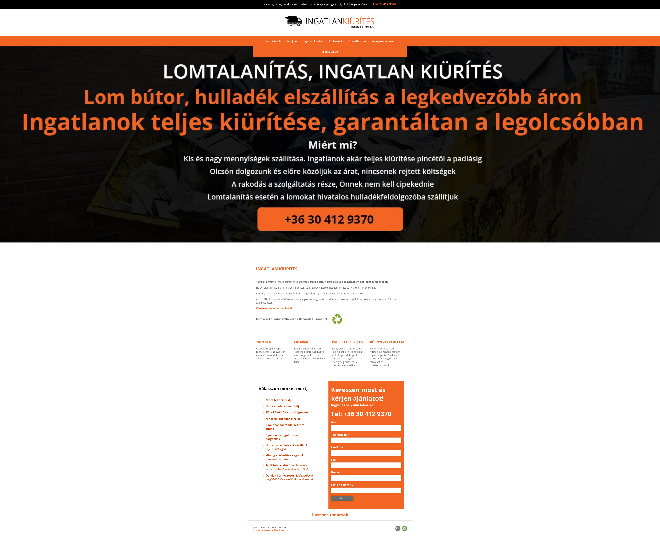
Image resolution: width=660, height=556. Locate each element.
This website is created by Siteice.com (271, 530)
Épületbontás (357, 41)
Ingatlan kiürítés (313, 41)
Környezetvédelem (383, 41)
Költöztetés (336, 41)
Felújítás (292, 41)
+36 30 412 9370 (368, 414)
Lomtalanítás (273, 41)
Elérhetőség (330, 51)
